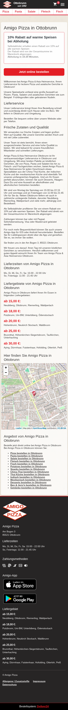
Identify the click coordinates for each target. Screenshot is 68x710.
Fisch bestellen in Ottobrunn (26, 463)
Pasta (18, 11)
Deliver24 (43, 706)
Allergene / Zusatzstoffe (15, 681)
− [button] (6, 372)
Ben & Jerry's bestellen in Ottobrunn (30, 485)
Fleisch (45, 11)
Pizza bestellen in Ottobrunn (26, 453)
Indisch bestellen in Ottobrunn (27, 477)
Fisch (59, 11)
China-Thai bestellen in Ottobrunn (29, 471)
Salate (31, 11)
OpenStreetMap (39, 428)
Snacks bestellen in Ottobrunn (27, 469)
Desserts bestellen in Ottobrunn (28, 482)
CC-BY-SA (61, 428)
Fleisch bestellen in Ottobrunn (27, 461)
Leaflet (19, 428)
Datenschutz (9, 684)
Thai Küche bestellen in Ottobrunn (30, 474)
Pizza (5, 11)
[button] (62, 4)
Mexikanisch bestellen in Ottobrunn (30, 479)
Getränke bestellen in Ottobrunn (28, 487)
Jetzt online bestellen (34, 72)
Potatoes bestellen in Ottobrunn (28, 466)
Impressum (39, 681)
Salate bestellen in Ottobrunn (27, 458)
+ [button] (6, 367)
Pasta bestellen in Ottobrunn (26, 455)
